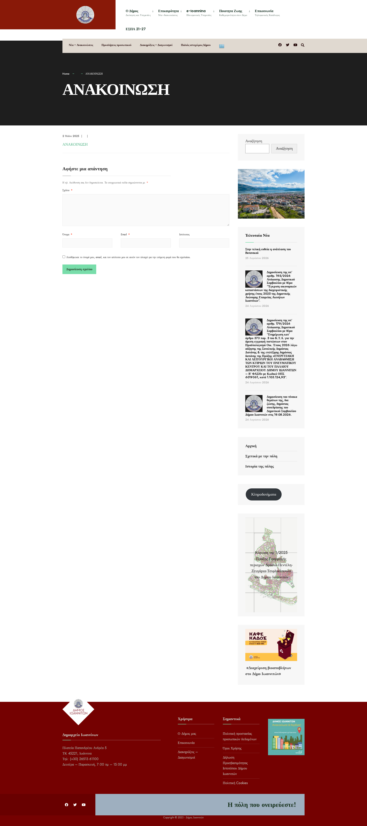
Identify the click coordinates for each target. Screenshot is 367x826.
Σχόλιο (67, 190)
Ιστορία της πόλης (259, 466)
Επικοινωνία (267, 13)
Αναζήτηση (253, 141)
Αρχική (251, 445)
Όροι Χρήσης (232, 748)
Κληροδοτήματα (263, 494)
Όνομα (67, 234)
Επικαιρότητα (168, 13)
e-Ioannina (199, 13)
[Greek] (221, 46)
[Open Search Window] (302, 44)
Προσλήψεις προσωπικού (116, 45)
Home (65, 74)
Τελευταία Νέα (257, 235)
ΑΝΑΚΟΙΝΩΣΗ (75, 144)
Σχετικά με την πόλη (261, 456)
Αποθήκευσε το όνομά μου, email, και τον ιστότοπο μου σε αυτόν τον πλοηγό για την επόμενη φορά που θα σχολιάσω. (128, 257)
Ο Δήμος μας (187, 733)
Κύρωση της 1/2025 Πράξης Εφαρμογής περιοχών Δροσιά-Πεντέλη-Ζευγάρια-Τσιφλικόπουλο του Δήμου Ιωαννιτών (271, 565)
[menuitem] (140, 12)
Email (125, 234)
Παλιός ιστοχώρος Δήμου (196, 45)
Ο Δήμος (138, 13)
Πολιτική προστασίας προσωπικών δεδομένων (240, 736)
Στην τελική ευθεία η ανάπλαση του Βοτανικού (268, 251)
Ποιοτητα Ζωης (233, 13)
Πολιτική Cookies (235, 783)
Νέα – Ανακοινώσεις (81, 45)
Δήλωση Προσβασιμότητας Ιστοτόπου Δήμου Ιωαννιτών (235, 765)
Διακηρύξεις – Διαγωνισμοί (156, 45)
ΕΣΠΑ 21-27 (136, 29)
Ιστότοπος (184, 234)
